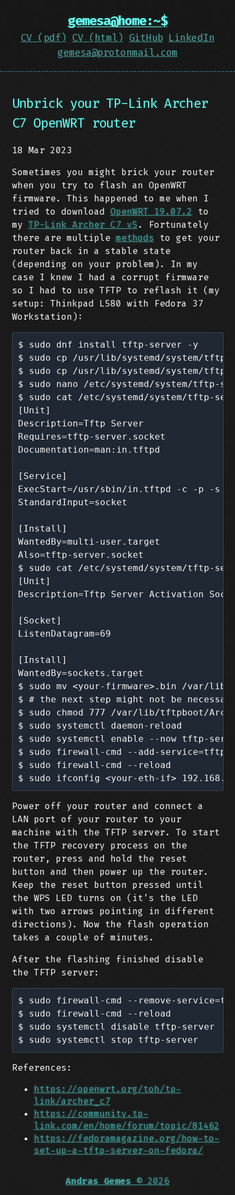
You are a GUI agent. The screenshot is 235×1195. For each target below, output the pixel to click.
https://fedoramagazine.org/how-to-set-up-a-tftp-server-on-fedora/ (127, 1144)
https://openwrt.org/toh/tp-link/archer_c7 (107, 1095)
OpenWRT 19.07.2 (151, 211)
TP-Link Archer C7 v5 (83, 224)
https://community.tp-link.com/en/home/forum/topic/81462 (127, 1120)
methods (135, 238)
